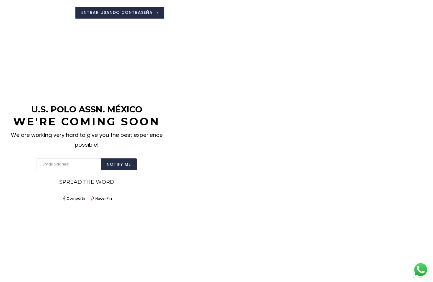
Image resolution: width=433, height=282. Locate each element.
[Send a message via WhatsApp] (420, 269)
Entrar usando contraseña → (119, 12)
